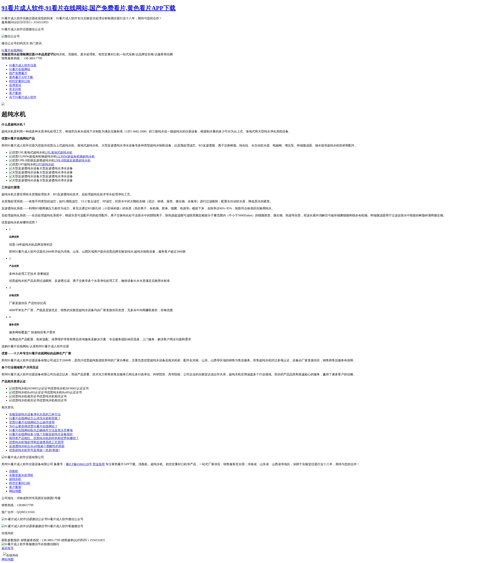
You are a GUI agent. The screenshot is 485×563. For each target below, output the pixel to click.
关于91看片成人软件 (22, 97)
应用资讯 (15, 85)
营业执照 (99, 464)
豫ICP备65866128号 (79, 464)
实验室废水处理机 (21, 475)
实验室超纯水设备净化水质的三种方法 (35, 414)
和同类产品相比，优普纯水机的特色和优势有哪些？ (44, 438)
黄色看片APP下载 (21, 77)
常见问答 (15, 89)
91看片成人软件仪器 (22, 65)
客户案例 (15, 93)
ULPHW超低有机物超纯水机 (75, 156)
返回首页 (8, 548)
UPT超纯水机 (45, 164)
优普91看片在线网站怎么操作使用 (32, 422)
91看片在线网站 (12, 50)
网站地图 (15, 491)
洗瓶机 (13, 471)
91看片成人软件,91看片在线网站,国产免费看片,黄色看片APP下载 (89, 8)
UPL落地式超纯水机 (58, 152)
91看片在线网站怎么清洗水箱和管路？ (35, 418)
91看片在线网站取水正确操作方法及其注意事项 (41, 430)
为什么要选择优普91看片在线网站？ (33, 426)
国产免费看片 (18, 73)
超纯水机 (15, 479)
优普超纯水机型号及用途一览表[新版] (34, 450)
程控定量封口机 (19, 81)
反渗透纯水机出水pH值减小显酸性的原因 (36, 446)
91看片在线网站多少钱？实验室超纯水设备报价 (41, 434)
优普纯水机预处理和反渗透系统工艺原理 (36, 442)
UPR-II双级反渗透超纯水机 (72, 160)
